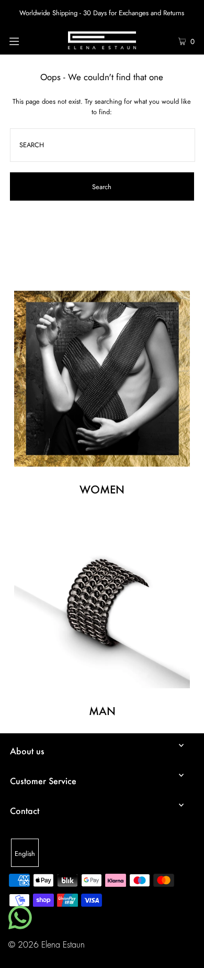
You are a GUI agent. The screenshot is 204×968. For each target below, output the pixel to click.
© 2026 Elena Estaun (46, 945)
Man (102, 711)
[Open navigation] (27, 40)
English (25, 854)
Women (102, 489)
